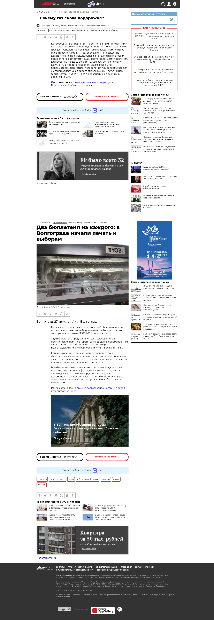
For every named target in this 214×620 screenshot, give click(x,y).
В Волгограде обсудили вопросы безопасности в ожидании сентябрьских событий (86, 428)
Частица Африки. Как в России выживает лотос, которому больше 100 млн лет (159, 110)
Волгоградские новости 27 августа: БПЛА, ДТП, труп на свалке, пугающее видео (154, 36)
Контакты (60, 567)
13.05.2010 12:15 (43, 12)
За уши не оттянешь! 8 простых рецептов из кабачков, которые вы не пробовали (160, 326)
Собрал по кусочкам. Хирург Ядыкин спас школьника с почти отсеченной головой (160, 317)
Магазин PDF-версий (144, 567)
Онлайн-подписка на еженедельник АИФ (74, 570)
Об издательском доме (106, 567)
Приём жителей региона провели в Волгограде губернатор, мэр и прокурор (64, 507)
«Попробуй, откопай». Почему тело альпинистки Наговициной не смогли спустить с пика (159, 129)
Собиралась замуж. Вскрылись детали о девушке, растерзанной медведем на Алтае (158, 139)
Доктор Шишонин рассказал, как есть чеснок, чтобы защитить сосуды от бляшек (154, 48)
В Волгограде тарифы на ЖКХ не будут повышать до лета (64, 132)
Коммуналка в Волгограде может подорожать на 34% (64, 142)
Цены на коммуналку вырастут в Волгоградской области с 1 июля (82, 84)
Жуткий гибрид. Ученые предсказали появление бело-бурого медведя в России (160, 336)
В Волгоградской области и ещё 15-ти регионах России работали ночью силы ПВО (110, 517)
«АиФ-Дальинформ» (61, 307)
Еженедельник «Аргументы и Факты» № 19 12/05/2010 (95, 30)
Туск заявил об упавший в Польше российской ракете (158, 197)
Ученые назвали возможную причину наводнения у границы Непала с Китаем (154, 59)
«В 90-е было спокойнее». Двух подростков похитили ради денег (158, 287)
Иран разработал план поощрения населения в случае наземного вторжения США (154, 82)
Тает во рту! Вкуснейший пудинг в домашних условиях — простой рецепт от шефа (158, 100)
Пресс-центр (126, 567)
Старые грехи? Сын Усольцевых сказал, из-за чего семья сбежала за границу (159, 297)
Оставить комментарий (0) (107, 97)
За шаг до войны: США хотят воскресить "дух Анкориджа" (156, 168)
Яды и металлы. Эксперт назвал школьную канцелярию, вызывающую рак (157, 307)
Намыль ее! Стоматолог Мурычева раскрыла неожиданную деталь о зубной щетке (159, 149)
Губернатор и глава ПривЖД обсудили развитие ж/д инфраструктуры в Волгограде (63, 517)
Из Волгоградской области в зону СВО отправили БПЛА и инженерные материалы (110, 507)
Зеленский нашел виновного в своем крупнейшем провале (160, 178)
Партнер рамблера (81, 609)
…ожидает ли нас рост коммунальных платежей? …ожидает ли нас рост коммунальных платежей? (102, 125)
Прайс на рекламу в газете (80, 567)
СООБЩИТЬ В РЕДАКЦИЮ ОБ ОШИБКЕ (113, 570)
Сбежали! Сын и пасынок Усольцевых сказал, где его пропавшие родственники (160, 120)
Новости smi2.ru (46, 183)
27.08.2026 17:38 (44, 223)
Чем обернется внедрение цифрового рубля (155, 187)
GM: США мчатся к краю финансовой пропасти (159, 206)
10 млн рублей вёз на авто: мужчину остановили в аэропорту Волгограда (154, 71)
